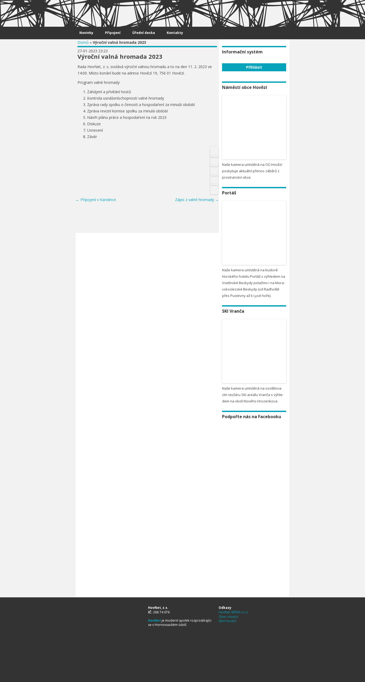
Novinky (86, 32)
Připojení (113, 32)
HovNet (154, 620)
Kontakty (175, 32)
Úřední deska (143, 32)
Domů (83, 42)
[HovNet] (86, 11)
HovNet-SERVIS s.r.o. (234, 612)
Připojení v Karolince (96, 199)
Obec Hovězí (228, 616)
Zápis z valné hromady (197, 199)
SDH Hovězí (227, 621)
